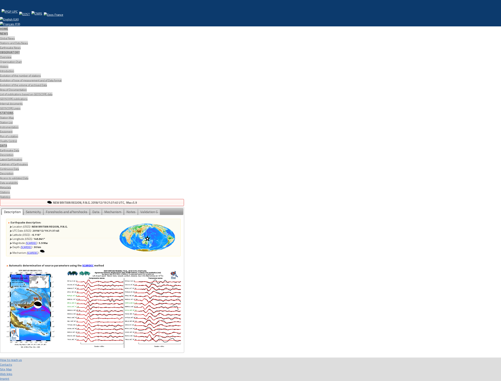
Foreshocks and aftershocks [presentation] (66, 211)
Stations (7, 113)
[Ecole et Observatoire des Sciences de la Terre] (24, 13)
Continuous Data (9, 169)
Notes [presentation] (130, 211)
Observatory (10, 52)
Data (3, 145)
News (4, 33)
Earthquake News (10, 48)
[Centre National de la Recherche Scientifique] (37, 13)
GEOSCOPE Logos (10, 108)
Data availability (9, 183)
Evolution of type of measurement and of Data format (31, 80)
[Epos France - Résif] (53, 13)
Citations (5, 192)
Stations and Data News (14, 43)
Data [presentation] (95, 211)
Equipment (6, 131)
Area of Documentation (13, 90)
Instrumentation (9, 127)
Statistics (5, 197)
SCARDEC (31, 243)
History (4, 66)
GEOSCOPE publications (14, 99)
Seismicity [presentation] (33, 211)
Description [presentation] (12, 211)
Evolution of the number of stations (20, 76)
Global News (7, 38)
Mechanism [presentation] (112, 211)
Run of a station (9, 136)
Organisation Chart (11, 62)
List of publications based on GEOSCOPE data (26, 94)
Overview (6, 57)
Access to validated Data (14, 178)
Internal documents (11, 103)
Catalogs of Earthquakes (14, 164)
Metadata (5, 187)
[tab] (12, 212)
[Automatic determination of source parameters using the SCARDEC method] (30, 346)
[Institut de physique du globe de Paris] (10, 13)
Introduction (7, 71)
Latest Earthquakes (11, 159)
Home (4, 29)
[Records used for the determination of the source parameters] (124, 346)
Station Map (7, 118)
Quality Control (8, 141)
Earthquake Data (9, 150)
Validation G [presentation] (149, 211)
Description (7, 155)
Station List (6, 122)
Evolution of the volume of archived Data (23, 85)
